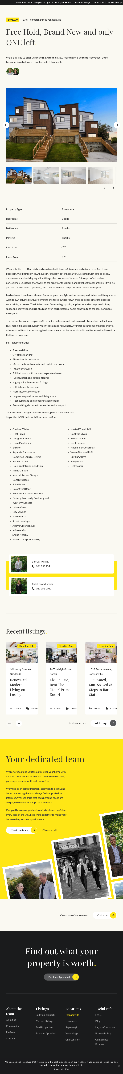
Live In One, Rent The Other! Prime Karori (60, 687)
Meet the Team (24, 2)
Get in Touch (99, 2)
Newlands (15, 673)
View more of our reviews (74, 915)
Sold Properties (44, 1027)
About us (11, 1019)
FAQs (98, 1014)
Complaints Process (101, 1042)
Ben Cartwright (40, 561)
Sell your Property (43, 2)
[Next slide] (117, 125)
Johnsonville (54, 19)
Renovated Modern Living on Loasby (18, 687)
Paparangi (71, 1027)
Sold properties (77, 722)
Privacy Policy (103, 1033)
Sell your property (45, 1014)
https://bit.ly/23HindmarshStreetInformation (31, 416)
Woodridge (72, 1033)
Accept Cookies (61, 1069)
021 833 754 (43, 566)
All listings (101, 723)
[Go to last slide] (6, 125)
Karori (53, 673)
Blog (98, 1020)
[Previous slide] (105, 188)
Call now (102, 915)
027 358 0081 (43, 588)
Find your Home (63, 2)
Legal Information (105, 1027)
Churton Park (73, 1039)
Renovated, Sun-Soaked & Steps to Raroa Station (100, 687)
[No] (119, 1065)
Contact (10, 1038)
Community (12, 1025)
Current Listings (82, 2)
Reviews (10, 1032)
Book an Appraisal (59, 976)
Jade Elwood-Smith (42, 583)
